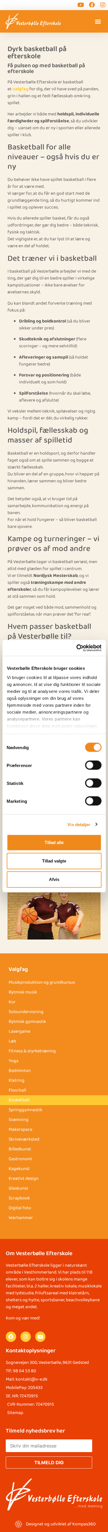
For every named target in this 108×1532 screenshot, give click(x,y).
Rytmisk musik (23, 992)
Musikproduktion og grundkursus (42, 982)
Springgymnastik (25, 1109)
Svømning (19, 1119)
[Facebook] (11, 1337)
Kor (12, 1002)
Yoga (13, 1060)
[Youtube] (40, 1337)
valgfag (20, 89)
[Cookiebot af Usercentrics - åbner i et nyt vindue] (76, 648)
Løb (12, 1041)
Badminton (20, 1070)
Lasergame (19, 1031)
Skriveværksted (24, 1139)
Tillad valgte (54, 860)
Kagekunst (19, 1168)
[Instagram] (25, 1337)
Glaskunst (18, 1188)
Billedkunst (20, 1149)
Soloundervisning (26, 1011)
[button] (98, 21)
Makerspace (20, 1129)
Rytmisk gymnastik (27, 1021)
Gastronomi (20, 1158)
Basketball (19, 1100)
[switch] (93, 765)
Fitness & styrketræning (32, 1051)
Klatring (16, 1080)
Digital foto (20, 1208)
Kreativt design (24, 1178)
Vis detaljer (78, 824)
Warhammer (21, 1217)
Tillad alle (54, 842)
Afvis (54, 879)
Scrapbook (19, 1198)
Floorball (17, 1090)
